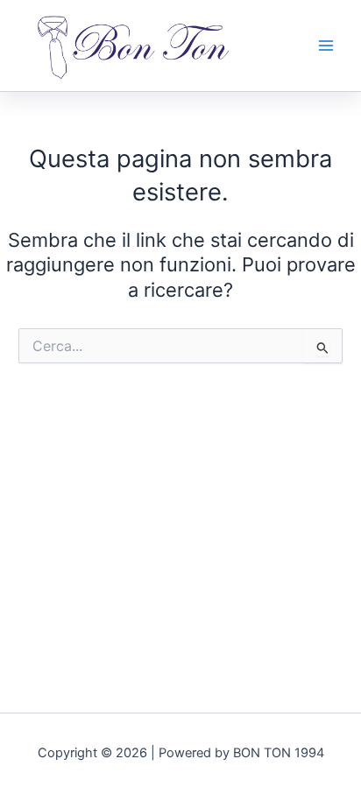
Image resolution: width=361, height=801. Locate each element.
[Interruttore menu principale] (325, 45)
